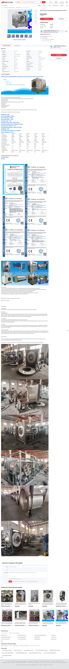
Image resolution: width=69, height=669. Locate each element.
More (2, 657)
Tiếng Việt (59, 662)
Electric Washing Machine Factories (41, 650)
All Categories (5, 5)
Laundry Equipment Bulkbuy (6, 655)
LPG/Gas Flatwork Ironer (5, 639)
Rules (67, 5)
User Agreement (40, 664)
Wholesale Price (36, 661)
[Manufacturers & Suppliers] (7, 2)
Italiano (29, 662)
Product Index (53, 661)
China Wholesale (30, 661)
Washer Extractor (4, 635)
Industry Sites (41, 661)
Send (10, 581)
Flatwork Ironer (53, 637)
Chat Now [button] (62, 18)
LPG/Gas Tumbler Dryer (22, 639)
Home (2, 7)
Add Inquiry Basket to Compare (20, 39)
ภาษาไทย (52, 662)
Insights (62, 661)
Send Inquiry (46, 18)
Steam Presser (53, 639)
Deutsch (32, 662)
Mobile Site (57, 661)
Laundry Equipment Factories (7, 650)
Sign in (67, 2)
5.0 (54, 47)
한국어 (43, 662)
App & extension (55, 5)
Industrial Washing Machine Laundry (35, 652)
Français (20, 662)
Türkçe (55, 662)
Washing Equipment (19, 7)
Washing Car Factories (18, 650)
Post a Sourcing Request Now (32, 581)
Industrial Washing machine (5, 637)
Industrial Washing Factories (28, 650)
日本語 (46, 662)
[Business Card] (66, 50)
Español (13, 662)
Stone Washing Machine (22, 637)
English (9, 662)
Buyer (44, 5)
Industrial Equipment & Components (9, 7)
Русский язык (25, 662)
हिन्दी (49, 662)
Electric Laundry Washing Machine (7, 652)
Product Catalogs (16, 633)
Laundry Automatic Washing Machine (50, 652)
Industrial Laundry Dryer (26, 7)
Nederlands (36, 662)
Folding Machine (37, 639)
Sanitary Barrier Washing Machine (40, 635)
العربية (40, 662)
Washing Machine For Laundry (55, 650)
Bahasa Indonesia (64, 662)
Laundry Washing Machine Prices (21, 652)
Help (49, 5)
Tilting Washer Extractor (22, 635)
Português (16, 662)
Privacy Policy (50, 664)
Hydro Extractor (37, 637)
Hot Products (8, 661)
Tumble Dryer (53, 635)
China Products (13, 661)
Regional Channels (47, 661)
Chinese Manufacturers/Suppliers (22, 661)
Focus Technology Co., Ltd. (27, 664)
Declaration (45, 664)
